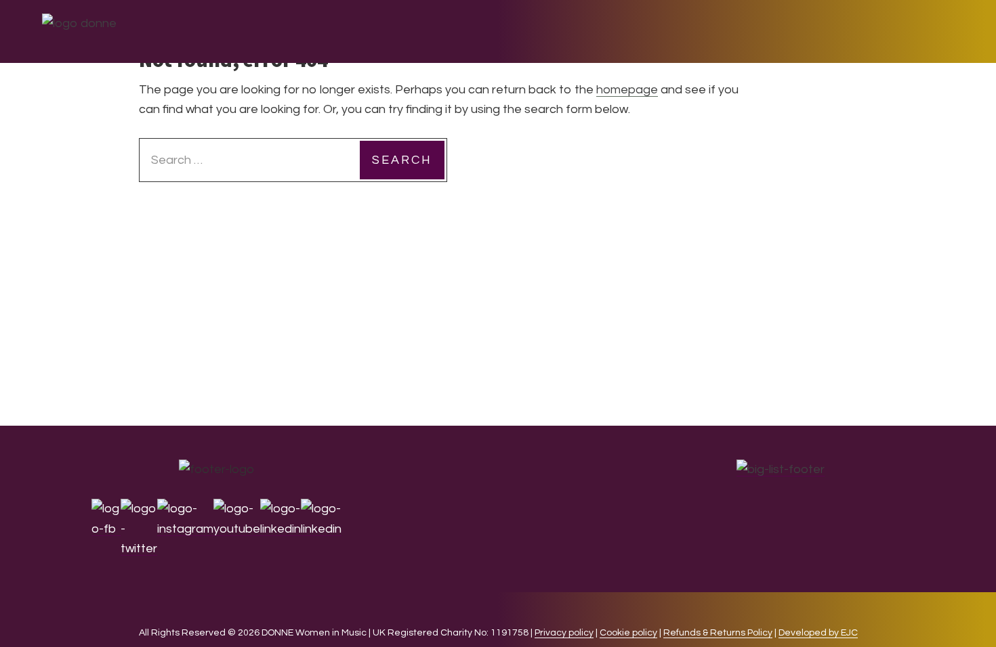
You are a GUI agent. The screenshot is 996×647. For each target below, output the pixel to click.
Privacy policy (564, 633)
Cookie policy (628, 633)
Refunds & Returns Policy (717, 633)
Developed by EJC (818, 633)
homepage (627, 89)
